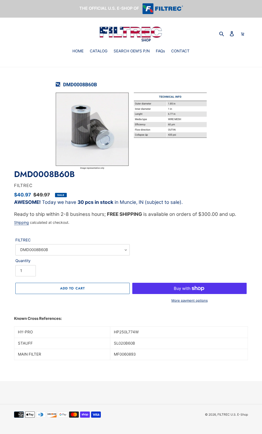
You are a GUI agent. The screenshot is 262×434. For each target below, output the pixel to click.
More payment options (189, 300)
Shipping (21, 222)
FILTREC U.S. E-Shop (232, 414)
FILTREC (23, 240)
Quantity (22, 260)
